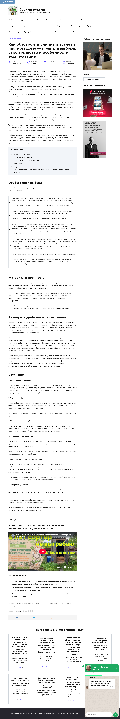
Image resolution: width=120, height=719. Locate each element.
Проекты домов (77, 26)
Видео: (17, 167)
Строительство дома (69, 20)
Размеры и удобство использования (28, 160)
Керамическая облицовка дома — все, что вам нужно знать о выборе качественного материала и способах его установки (73, 646)
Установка (18, 164)
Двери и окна (14, 26)
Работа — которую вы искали (21, 20)
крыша (63, 604)
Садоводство (62, 26)
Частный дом (52, 20)
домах (31, 604)
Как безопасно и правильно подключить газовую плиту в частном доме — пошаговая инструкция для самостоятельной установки (20, 646)
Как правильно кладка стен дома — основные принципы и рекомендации (19, 681)
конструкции (54, 604)
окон (70, 604)
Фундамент (92, 26)
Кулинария (27, 26)
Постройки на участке (44, 26)
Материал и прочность (23, 157)
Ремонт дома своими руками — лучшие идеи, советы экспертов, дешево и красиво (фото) (73, 683)
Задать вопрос (15, 32)
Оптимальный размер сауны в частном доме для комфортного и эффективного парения (100, 644)
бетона (12, 604)
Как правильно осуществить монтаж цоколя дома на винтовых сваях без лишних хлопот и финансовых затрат (47, 645)
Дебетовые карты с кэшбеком (65, 32)
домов (38, 604)
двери (19, 604)
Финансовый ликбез (89, 20)
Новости (40, 20)
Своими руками (32, 9)
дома (25, 604)
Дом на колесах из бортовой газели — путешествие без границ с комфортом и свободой (46, 682)
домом (45, 604)
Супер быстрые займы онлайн (37, 32)
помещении (13, 606)
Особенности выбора (22, 154)
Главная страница (14, 38)
